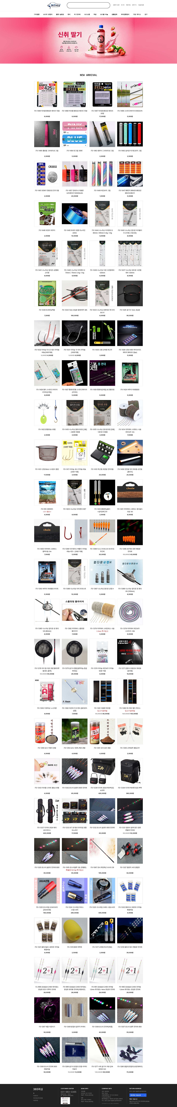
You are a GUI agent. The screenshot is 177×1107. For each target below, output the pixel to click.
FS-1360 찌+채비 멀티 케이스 (130, 709)
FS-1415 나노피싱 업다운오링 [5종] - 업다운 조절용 (102, 430)
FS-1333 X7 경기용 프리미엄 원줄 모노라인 (75, 829)
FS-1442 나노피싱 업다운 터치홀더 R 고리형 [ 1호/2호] (130, 231)
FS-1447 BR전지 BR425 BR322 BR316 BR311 (130, 192)
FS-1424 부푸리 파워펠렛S (130, 390)
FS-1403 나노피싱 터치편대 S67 (74, 509)
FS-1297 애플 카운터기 (47, 1027)
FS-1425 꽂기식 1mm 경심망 (130, 310)
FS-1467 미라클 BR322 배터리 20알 (102, 112)
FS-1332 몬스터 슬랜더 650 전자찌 (102, 828)
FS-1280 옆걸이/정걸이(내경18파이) (130, 1066)
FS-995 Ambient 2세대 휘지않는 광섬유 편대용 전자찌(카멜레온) (75, 989)
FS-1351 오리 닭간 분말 (102, 748)
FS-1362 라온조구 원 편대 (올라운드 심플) (74, 709)
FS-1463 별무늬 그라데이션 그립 (102, 151)
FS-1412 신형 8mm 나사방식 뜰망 (47, 469)
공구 (146, 14)
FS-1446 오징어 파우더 (47, 230)
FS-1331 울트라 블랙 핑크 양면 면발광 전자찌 (130, 829)
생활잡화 (114, 14)
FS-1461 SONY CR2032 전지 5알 (47, 190)
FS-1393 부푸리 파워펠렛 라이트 (47, 589)
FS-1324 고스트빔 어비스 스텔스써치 (75, 908)
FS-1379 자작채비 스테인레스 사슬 (102, 630)
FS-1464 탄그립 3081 (75, 151)
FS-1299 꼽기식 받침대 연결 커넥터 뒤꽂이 (75, 1068)
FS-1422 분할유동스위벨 (47, 429)
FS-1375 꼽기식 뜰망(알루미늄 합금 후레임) (74, 669)
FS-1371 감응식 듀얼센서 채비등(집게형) (130, 669)
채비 (69, 14)
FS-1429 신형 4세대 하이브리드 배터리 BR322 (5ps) (130, 351)
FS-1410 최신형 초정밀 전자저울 (102, 469)
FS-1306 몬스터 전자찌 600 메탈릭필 (47, 1068)
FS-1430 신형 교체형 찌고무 (102, 350)
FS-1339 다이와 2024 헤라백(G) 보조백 (102, 789)
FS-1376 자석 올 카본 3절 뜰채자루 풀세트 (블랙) (47, 670)
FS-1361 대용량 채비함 (102, 709)
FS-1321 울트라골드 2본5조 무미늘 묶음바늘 (47, 948)
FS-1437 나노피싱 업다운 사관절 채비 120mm (130, 271)
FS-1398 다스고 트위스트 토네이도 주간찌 (102, 550)
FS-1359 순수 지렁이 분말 (47, 748)
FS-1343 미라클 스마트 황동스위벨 (47, 788)
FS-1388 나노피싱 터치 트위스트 (74, 589)
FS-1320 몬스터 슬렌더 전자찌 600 (47, 867)
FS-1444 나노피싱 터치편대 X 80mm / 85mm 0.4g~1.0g (102, 231)
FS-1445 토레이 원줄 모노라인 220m (74, 231)
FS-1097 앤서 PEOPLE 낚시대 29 (102, 867)
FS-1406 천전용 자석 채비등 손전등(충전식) (130, 470)
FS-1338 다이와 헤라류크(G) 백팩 (130, 788)
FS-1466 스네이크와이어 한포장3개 (130, 111)
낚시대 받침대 (47, 14)
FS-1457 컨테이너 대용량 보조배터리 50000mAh (75, 192)
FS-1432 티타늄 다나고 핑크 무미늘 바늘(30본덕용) (47, 352)
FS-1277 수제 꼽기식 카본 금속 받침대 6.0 (102, 1069)
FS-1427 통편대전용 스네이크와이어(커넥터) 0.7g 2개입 (74, 392)
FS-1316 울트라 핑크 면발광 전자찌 (130, 947)
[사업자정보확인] (106, 1097)
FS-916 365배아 (47, 510)
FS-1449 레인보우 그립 (102, 190)
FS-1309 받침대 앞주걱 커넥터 (74, 1027)
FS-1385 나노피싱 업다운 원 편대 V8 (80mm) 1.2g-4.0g (47, 631)
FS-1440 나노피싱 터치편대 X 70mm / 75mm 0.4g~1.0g (74, 271)
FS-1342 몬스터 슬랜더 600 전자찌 (74, 788)
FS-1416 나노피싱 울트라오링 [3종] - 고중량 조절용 (74, 430)
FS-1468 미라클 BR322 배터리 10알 (74, 111)
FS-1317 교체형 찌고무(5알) (102, 947)
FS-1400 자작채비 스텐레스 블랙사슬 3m (47, 550)
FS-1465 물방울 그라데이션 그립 (47, 151)
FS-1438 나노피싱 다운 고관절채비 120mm (102, 271)
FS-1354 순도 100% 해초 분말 (74, 748)
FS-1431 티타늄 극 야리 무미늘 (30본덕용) (74, 352)
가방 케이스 (137, 14)
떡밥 (95, 14)
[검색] (107, 5)
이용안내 (35, 1095)
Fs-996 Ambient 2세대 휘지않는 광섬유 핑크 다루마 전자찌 (47, 989)
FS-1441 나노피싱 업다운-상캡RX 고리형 (47, 271)
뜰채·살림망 (60, 14)
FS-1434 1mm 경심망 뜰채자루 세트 (74, 310)
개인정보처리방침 (38, 1098)
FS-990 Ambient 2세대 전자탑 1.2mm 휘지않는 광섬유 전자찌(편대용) (130, 989)
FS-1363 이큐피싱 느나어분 (47, 708)
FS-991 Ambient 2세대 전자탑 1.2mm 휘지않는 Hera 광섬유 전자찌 (102, 989)
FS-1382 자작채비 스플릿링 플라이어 (74, 630)
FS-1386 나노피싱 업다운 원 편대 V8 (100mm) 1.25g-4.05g (130, 591)
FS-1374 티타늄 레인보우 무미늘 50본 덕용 (102, 669)
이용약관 (35, 1100)
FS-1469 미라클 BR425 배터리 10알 (47, 111)
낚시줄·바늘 (104, 14)
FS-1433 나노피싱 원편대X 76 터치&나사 (102, 311)
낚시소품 (87, 14)
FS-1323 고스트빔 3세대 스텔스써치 (102, 907)
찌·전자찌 (77, 14)
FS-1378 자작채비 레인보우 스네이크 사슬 (130, 631)
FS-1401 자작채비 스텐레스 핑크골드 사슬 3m (130, 510)
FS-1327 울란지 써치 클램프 (130, 867)
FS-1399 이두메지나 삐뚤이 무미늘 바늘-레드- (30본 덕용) (75, 550)
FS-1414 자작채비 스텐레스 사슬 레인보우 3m (130, 430)
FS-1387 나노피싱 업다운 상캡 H (102, 589)
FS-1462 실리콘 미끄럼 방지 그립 (130, 151)
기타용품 (36, 14)
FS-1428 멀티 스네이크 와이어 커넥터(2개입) (47, 391)
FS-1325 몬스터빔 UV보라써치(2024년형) (47, 908)
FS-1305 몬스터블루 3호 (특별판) (74, 868)
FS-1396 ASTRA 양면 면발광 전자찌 (130, 550)
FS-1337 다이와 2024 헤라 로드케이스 (47, 829)
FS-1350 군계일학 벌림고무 (130, 748)
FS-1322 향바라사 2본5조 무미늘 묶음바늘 (130, 908)
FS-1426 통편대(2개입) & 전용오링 (102, 390)
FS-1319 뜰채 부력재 (74, 947)
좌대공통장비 (125, 14)
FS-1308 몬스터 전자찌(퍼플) (102, 1027)
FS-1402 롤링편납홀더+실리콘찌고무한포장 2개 (102, 511)
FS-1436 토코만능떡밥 (47, 310)
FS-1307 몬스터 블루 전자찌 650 (130, 1027)
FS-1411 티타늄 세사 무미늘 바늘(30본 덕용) (74, 470)
